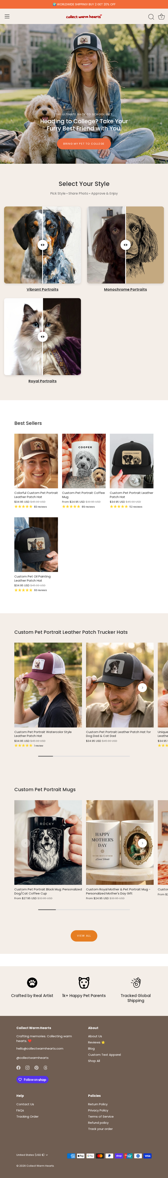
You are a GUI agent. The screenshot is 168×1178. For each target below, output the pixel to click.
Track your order (100, 1129)
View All (84, 936)
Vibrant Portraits (42, 289)
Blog (91, 1048)
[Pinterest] (36, 1067)
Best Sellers (28, 423)
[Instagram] (27, 1067)
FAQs (20, 1110)
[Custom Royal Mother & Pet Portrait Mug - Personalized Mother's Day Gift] (120, 842)
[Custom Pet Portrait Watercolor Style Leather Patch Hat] (48, 685)
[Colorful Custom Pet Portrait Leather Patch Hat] (36, 461)
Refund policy (98, 1122)
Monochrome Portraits (125, 289)
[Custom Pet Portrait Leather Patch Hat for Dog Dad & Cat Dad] (120, 685)
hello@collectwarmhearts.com (39, 1048)
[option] (84, 94)
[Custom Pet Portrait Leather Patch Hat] (131, 461)
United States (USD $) (30, 1155)
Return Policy (98, 1104)
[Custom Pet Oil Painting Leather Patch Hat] (36, 544)
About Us (95, 1036)
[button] (25, 687)
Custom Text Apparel (104, 1054)
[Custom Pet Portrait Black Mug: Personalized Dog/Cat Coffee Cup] (48, 842)
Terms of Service (101, 1116)
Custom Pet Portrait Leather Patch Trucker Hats (71, 632)
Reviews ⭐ (96, 1042)
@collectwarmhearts (32, 1058)
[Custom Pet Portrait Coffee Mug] (84, 461)
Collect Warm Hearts (40, 1166)
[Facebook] (18, 1067)
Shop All (94, 1061)
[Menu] (7, 16)
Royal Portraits (42, 381)
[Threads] (45, 1067)
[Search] (151, 17)
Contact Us (25, 1104)
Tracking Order (27, 1116)
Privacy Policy (98, 1110)
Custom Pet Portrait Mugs (45, 789)
